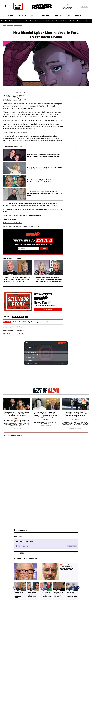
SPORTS (78, 16)
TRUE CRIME (45, 16)
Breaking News (18, 25)
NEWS (10, 16)
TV (26, 316)
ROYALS (58, 16)
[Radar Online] (41, 6)
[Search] (5, 7)
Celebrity (10, 25)
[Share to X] (14, 96)
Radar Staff (8, 92)
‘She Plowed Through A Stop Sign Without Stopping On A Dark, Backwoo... (32, 322)
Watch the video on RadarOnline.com (15, 132)
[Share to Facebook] (8, 96)
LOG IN (85, 6)
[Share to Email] (25, 96)
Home (4, 25)
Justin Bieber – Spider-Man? (12, 223)
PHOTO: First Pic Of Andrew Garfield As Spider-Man (21, 226)
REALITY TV (21, 16)
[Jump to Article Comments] (4, 96)
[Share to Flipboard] (19, 96)
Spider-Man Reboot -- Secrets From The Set (15, 330)
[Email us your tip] (18, 9)
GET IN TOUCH (48, 309)
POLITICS (33, 16)
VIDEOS (67, 16)
